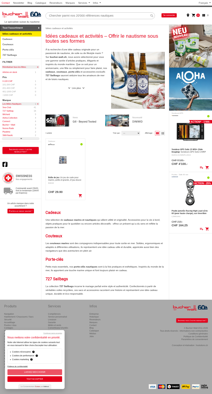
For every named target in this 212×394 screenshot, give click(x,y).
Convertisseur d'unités (58, 328)
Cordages (8, 328)
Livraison (52, 319)
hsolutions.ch (202, 345)
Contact (6, 2)
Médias (92, 333)
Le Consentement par (35, 386)
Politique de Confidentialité (196, 336)
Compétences (54, 314)
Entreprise (94, 314)
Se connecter (169, 15)
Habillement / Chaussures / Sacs (18, 317)
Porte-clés (8, 49)
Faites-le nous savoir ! (20, 211)
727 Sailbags (9, 55)
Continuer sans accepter (52, 333)
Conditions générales (198, 334)
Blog (29, 2)
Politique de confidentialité (17, 366)
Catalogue (40, 2)
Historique (94, 317)
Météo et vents (54, 325)
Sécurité (8, 319)
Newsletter (18, 2)
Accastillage (9, 322)
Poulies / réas (10, 325)
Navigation (9, 314)
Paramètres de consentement (194, 339)
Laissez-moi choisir (34, 372)
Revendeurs (56, 2)
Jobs (91, 336)
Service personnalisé (57, 317)
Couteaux (7, 44)
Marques (70, 2)
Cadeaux (7, 39)
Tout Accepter (34, 379)
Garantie (52, 322)
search (152, 16)
